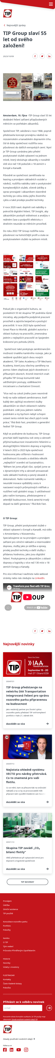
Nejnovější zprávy (16, 25)
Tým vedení (8, 946)
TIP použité (8, 913)
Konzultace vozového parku (15, 921)
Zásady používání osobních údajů (17, 1039)
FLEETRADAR (8, 975)
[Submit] (49, 1008)
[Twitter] (42, 56)
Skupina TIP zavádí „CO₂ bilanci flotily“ (27, 843)
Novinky (6, 963)
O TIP (5, 942)
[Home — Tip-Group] (7, 13)
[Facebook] (35, 56)
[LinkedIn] (49, 56)
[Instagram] (26, 1050)
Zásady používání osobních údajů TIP (25, 1019)
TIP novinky (27, 882)
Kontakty (7, 979)
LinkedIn (39, 578)
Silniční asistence (10, 909)
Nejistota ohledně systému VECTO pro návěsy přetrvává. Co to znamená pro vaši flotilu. (27, 771)
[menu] (51, 4)
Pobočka (7, 987)
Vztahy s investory (11, 967)
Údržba (6, 905)
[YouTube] (18, 1050)
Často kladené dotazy (12, 983)
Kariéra (6, 938)
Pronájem (7, 901)
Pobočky (7, 930)
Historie (6, 958)
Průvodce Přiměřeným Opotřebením (19, 950)
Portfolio (7, 925)
